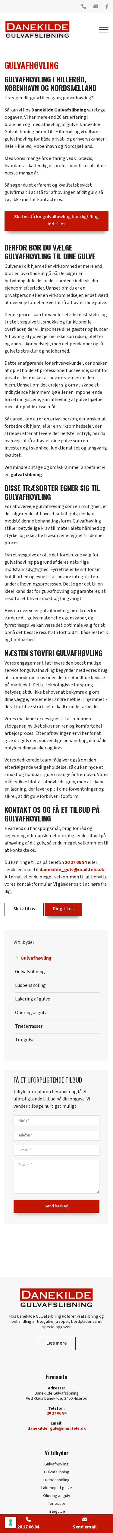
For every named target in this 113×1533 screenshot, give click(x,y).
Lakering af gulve (32, 999)
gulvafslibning (26, 475)
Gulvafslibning (30, 972)
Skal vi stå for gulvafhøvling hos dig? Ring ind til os (56, 220)
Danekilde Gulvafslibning (58, 110)
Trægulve (25, 1040)
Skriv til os (24, 909)
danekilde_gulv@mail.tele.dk (71, 870)
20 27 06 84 (76, 862)
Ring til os (63, 909)
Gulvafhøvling (36, 958)
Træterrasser (28, 1026)
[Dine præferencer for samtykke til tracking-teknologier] (10, 1522)
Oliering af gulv (30, 1013)
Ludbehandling (30, 985)
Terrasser (56, 1503)
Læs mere (56, 1343)
